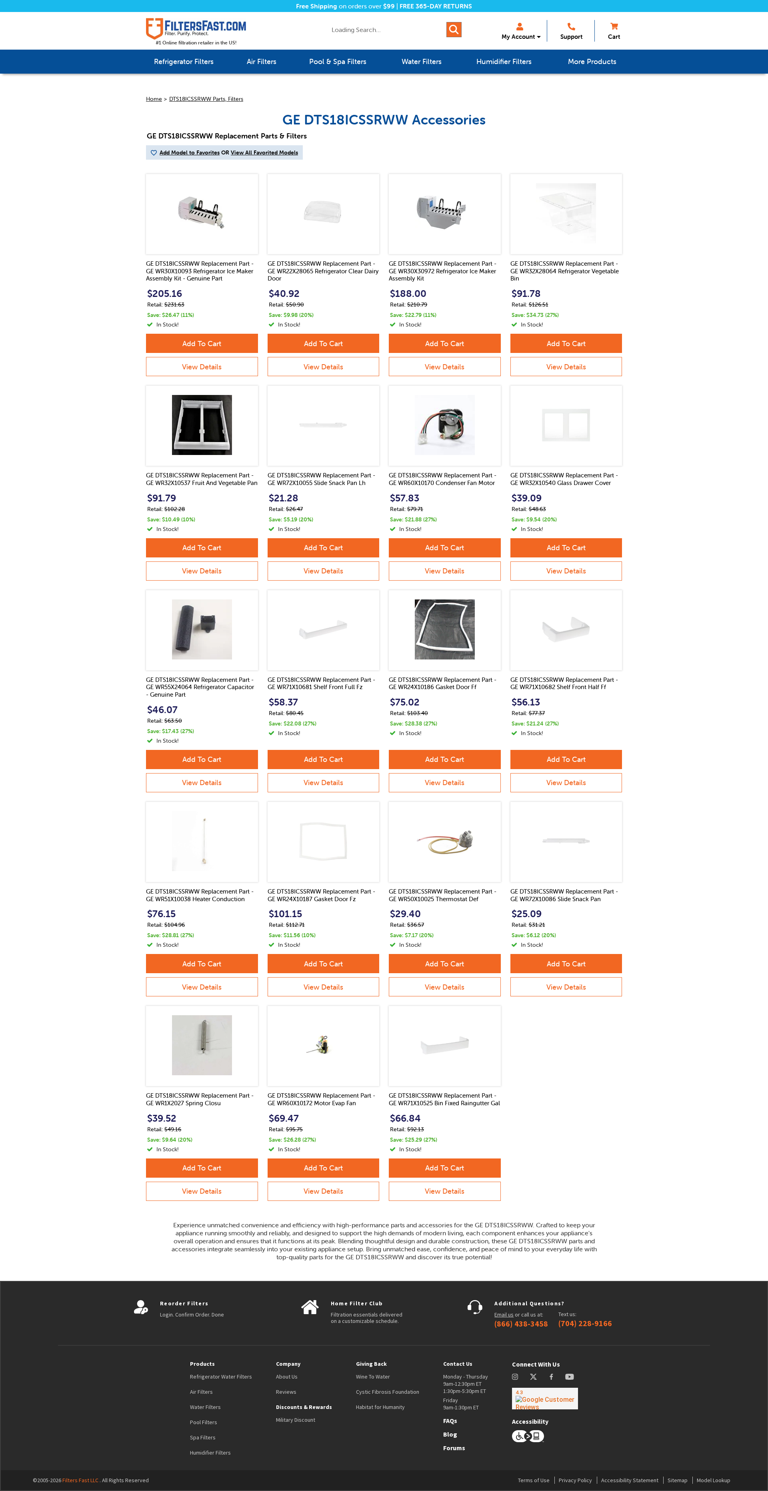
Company (288, 1363)
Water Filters (205, 1407)
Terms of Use (534, 1480)
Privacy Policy (575, 1480)
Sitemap (678, 1480)
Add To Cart (201, 343)
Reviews (286, 1391)
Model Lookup (713, 1480)
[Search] (454, 29)
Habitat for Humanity (380, 1407)
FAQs (450, 1421)
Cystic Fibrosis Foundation (387, 1391)
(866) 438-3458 (521, 1324)
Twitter (534, 1377)
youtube (569, 1377)
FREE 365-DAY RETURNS (436, 6)
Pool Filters (203, 1422)
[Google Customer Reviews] (545, 1398)
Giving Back (371, 1363)
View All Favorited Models (264, 152)
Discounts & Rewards (304, 1407)
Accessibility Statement (629, 1480)
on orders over (345, 6)
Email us (504, 1314)
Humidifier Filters (210, 1452)
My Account (518, 36)
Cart (614, 36)
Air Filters (201, 1391)
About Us (287, 1376)
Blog (450, 1434)
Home (154, 98)
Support (571, 36)
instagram (515, 1377)
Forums (454, 1448)
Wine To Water (373, 1376)
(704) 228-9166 (585, 1323)
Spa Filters (203, 1437)
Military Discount (295, 1419)
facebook (551, 1377)
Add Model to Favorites (190, 152)
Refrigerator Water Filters (221, 1376)
